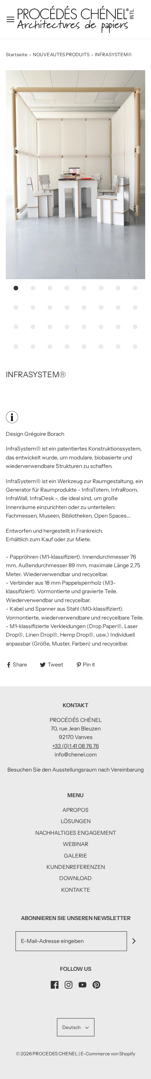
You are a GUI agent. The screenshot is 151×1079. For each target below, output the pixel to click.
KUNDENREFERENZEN (75, 866)
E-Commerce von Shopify (108, 1054)
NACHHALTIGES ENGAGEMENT (75, 832)
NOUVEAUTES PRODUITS (61, 54)
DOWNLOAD (75, 878)
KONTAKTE (75, 889)
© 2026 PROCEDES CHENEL (47, 1054)
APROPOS (75, 809)
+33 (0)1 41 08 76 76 (75, 745)
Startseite (16, 54)
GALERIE (75, 855)
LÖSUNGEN (76, 821)
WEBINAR (75, 844)
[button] (75, 175)
